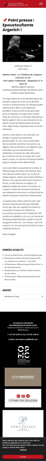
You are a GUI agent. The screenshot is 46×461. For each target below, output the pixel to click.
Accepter (23, 457)
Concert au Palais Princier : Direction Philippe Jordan (23, 255)
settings (23, 450)
